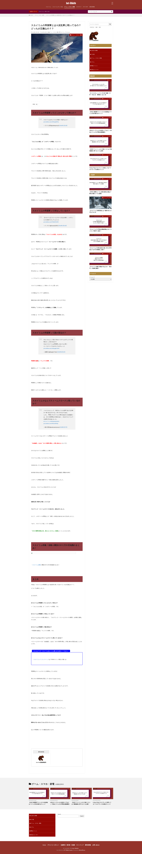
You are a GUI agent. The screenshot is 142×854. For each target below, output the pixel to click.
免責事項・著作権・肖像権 (68, 845)
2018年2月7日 (63, 427)
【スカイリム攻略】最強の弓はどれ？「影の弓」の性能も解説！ (100, 267)
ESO (48, 11)
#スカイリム (47, 421)
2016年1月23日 (63, 125)
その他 (92, 54)
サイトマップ (79, 845)
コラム (92, 62)
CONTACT (79, 6)
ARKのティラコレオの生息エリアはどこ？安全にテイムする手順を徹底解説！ (100, 131)
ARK (46, 11)
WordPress (82, 850)
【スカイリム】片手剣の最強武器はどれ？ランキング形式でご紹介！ (100, 230)
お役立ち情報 (94, 50)
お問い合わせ (95, 845)
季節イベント (94, 65)
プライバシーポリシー (53, 845)
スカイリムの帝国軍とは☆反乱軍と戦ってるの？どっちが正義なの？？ (60, 15)
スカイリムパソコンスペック (41, 659)
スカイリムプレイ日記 (58, 6)
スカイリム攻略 (36, 564)
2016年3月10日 (63, 225)
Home (44, 845)
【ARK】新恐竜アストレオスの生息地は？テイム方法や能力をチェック (100, 112)
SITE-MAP (85, 6)
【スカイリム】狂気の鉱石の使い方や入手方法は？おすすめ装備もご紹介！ (100, 248)
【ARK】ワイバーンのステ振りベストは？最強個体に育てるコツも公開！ (100, 149)
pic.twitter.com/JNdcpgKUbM (51, 348)
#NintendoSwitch (54, 421)
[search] (111, 11)
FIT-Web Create (68, 850)
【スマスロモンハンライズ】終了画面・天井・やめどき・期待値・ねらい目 (99, 93)
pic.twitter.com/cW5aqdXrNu (51, 121)
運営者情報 (92, 6)
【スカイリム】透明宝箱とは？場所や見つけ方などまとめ (100, 211)
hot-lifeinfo (71, 3)
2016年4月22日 (61, 352)
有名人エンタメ (95, 69)
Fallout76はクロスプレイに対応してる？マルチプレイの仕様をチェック (100, 168)
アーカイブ (92, 277)
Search (59, 814)
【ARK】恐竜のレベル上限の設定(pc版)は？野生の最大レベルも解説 (100, 192)
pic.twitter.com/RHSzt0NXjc (51, 423)
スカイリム (48, 6)
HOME (31, 15)
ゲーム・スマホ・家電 (69, 6)
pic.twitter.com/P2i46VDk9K (51, 222)
